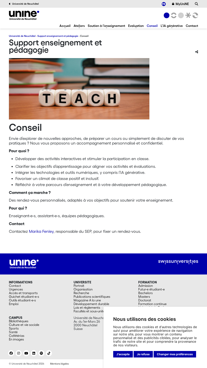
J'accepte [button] (123, 354)
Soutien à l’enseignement (106, 26)
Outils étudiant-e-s (22, 300)
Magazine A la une (87, 300)
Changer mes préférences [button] (175, 354)
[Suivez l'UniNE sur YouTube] (26, 353)
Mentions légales (59, 363)
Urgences (16, 289)
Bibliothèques (18, 321)
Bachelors (145, 293)
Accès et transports (23, 293)
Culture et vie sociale (24, 325)
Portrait (79, 285)
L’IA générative (172, 26)
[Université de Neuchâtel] (166, 15)
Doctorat (144, 300)
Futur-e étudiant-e (151, 289)
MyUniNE (182, 4)
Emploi (13, 304)
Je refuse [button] (143, 354)
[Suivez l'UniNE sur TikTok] (49, 353)
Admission (145, 285)
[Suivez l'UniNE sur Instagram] (19, 353)
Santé (13, 332)
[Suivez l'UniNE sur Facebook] (11, 353)
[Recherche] (196, 4)
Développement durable (91, 304)
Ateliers (79, 26)
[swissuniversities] (178, 262)
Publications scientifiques (92, 296)
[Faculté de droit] (187, 15)
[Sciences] (180, 15)
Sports (14, 328)
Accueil (65, 26)
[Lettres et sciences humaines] (173, 15)
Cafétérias (16, 335)
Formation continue (152, 304)
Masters (144, 296)
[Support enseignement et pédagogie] (24, 15)
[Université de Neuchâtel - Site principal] (24, 263)
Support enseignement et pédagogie (57, 36)
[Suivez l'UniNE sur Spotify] (41, 353)
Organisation (83, 289)
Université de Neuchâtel (25, 3)
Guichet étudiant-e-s (24, 296)
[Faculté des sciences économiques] (194, 15)
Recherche (81, 293)
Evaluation (136, 26)
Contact (192, 26)
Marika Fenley (41, 231)
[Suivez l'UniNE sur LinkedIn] (34, 353)
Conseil (152, 26)
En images (16, 339)
